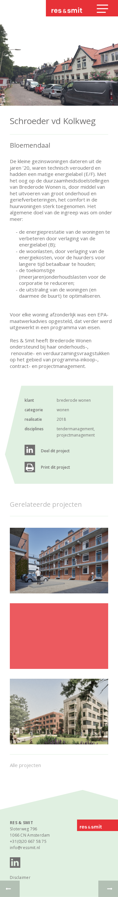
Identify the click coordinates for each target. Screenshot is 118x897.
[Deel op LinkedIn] (30, 450)
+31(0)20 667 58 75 (28, 841)
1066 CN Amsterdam (30, 835)
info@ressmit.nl (25, 847)
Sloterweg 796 (23, 829)
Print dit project (55, 467)
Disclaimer (20, 877)
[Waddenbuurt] (59, 711)
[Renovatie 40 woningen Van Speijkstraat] (59, 560)
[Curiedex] (59, 636)
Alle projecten (25, 765)
